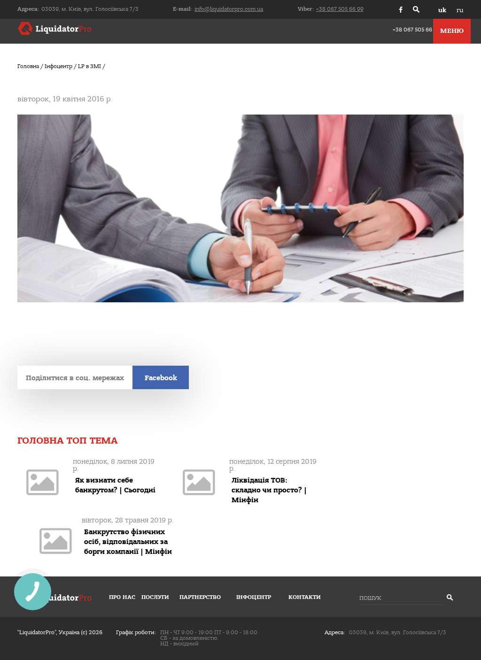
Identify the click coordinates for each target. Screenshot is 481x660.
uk (442, 10)
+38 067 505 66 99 (416, 29)
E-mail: (218, 9)
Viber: (331, 9)
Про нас (122, 597)
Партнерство (200, 597)
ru (460, 10)
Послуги (155, 597)
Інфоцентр (253, 597)
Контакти (304, 597)
